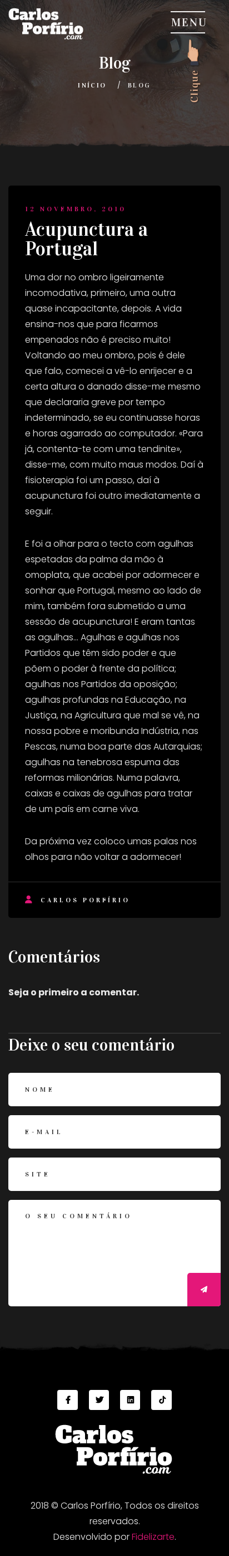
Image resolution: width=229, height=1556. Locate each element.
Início (92, 85)
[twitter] (99, 1400)
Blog (139, 85)
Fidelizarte (153, 1536)
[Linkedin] (130, 1400)
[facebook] (67, 1400)
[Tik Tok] (161, 1400)
